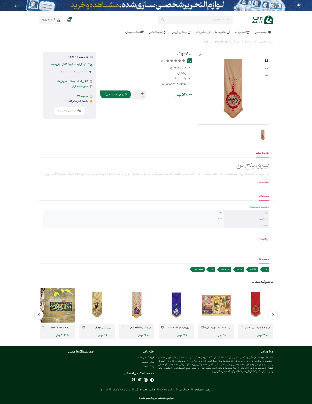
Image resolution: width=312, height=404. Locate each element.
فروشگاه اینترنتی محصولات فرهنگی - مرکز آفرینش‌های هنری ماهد (243, 42)
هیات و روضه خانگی (145, 390)
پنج (212, 269)
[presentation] (273, 314)
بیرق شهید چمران (103, 328)
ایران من (103, 390)
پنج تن (239, 269)
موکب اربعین (198, 269)
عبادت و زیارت (167, 390)
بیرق (266, 269)
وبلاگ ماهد (149, 367)
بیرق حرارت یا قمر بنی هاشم (257, 328)
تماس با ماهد (148, 362)
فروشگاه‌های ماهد (145, 357)
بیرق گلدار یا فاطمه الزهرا (140, 328)
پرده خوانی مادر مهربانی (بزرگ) (216, 328)
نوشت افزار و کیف (121, 390)
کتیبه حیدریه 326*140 (61, 328)
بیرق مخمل (225, 269)
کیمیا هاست (144, 398)
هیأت (206, 42)
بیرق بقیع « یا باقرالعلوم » (179, 328)
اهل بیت (253, 269)
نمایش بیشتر (264, 182)
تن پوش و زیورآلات (203, 390)
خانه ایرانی (184, 390)
